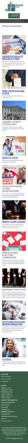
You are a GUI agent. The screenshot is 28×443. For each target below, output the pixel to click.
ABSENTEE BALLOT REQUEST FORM (12, 57)
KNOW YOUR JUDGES (13, 221)
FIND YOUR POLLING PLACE (13, 92)
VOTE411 (6, 359)
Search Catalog (14, 16)
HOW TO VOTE (10, 157)
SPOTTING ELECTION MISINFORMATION (13, 323)
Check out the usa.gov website (15, 262)
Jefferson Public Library (17, 438)
